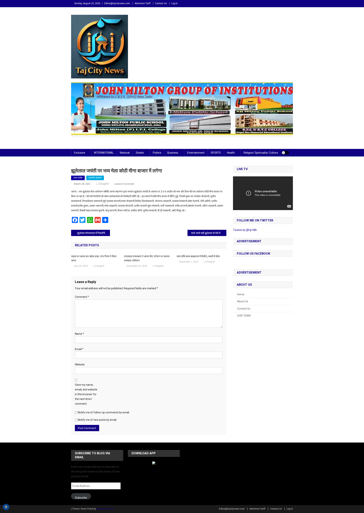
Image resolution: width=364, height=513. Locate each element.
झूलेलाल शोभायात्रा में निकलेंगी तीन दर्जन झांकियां (93, 233)
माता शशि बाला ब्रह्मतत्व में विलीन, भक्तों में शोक (198, 256)
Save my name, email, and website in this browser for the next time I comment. (86, 394)
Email (79, 349)
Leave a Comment (124, 183)
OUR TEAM (243, 315)
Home (240, 294)
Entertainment (196, 152)
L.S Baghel (102, 183)
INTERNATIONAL (104, 152)
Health (231, 152)
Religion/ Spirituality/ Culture (261, 152)
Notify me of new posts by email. (97, 419)
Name (79, 333)
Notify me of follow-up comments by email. (104, 412)
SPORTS (216, 152)
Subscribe (81, 497)
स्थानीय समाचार (95, 177)
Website (80, 364)
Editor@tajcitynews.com (117, 3)
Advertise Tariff (143, 3)
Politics (157, 152)
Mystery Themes (105, 509)
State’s (140, 152)
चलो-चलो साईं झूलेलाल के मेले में (205, 233)
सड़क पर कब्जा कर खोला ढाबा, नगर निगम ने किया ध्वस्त (93, 258)
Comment (82, 296)
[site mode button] (285, 153)
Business (172, 152)
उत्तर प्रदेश (77, 177)
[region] (182, 110)
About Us (242, 301)
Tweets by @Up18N (245, 229)
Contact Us (161, 3)
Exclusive (79, 152)
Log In (174, 3)
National (125, 152)
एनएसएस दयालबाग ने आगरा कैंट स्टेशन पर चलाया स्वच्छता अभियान (146, 258)
